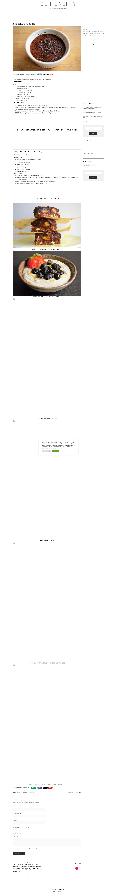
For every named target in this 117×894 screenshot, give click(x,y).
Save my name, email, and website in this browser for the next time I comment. (29, 848)
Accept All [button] (55, 451)
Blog (54, 15)
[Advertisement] (93, 77)
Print (78, 151)
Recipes (62, 15)
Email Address (17, 813)
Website (15, 820)
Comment (15, 836)
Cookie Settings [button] (46, 451)
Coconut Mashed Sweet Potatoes (25, 792)
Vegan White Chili (73, 792)
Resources (73, 15)
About (45, 15)
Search (93, 133)
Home (36, 15)
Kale (54, 891)
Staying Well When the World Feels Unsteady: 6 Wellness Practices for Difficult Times (92, 112)
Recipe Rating (16, 827)
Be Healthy (58, 4)
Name (14, 807)
